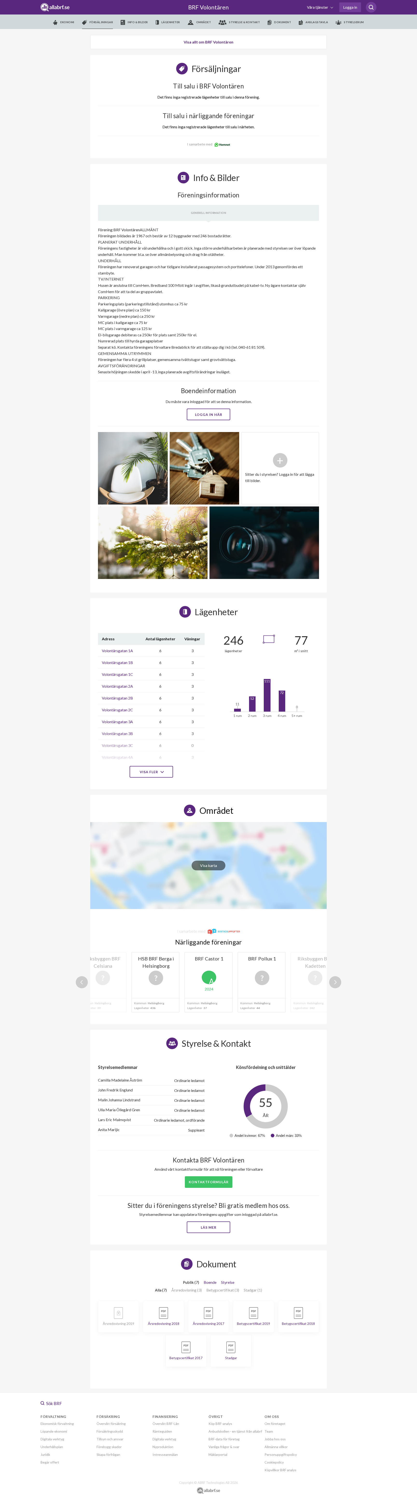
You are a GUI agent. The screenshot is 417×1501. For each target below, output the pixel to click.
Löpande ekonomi (54, 1431)
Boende (210, 1282)
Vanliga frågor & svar (223, 1447)
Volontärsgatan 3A (117, 721)
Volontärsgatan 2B (117, 698)
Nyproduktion (163, 1447)
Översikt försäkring (111, 1424)
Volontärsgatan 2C (117, 709)
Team (268, 1431)
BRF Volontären (208, 7)
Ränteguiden (162, 1431)
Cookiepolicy (274, 1462)
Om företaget (274, 1424)
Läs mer (208, 1227)
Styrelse (227, 1282)
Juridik (45, 1454)
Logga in (350, 7)
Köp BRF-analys (220, 1424)
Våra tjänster (318, 7)
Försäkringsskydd (110, 1431)
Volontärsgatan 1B (117, 662)
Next (335, 982)
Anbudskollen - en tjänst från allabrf (235, 1431)
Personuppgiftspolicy (280, 1454)
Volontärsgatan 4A (117, 757)
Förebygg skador (109, 1447)
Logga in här (208, 414)
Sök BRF (53, 1403)
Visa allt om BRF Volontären (208, 42)
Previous (82, 982)
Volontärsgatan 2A (117, 686)
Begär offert (50, 1462)
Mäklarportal (217, 1454)
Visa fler (149, 772)
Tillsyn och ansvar (110, 1439)
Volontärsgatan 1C (117, 674)
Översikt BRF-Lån (166, 1424)
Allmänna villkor (276, 1447)
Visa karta (208, 865)
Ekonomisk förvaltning (57, 1424)
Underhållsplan (52, 1447)
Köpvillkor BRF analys (280, 1470)
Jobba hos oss (275, 1439)
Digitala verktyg (52, 1439)
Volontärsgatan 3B (117, 733)
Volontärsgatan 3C (117, 745)
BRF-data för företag (224, 1439)
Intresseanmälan (165, 1454)
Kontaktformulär (209, 1182)
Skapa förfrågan (108, 1454)
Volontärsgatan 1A (117, 650)
